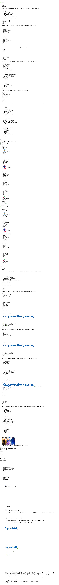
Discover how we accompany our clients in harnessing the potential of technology (14, 445)
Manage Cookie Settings (16, 572)
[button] (5, 203)
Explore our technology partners (7, 313)
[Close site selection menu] (4, 142)
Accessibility (8, 539)
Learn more (3, 10)
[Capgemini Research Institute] (30, 283)
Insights (4, 6)
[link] (8, 2)
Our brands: (7, 550)
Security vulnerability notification (11, 541)
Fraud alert (8, 544)
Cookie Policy (8, 582)
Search (1, 447)
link (2, 6)
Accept (48, 571)
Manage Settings (48, 574)
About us (4, 101)
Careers (4, 59)
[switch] (9, 141)
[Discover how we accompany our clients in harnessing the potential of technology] (30, 441)
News (4, 88)
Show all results (2, 462)
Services (4, 45)
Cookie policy (8, 543)
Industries (4, 23)
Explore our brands (5, 311)
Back (6, 12)
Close (1, 451)
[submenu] (4, 268)
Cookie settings (9, 542)
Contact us (9, 564)
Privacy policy (8, 540)
